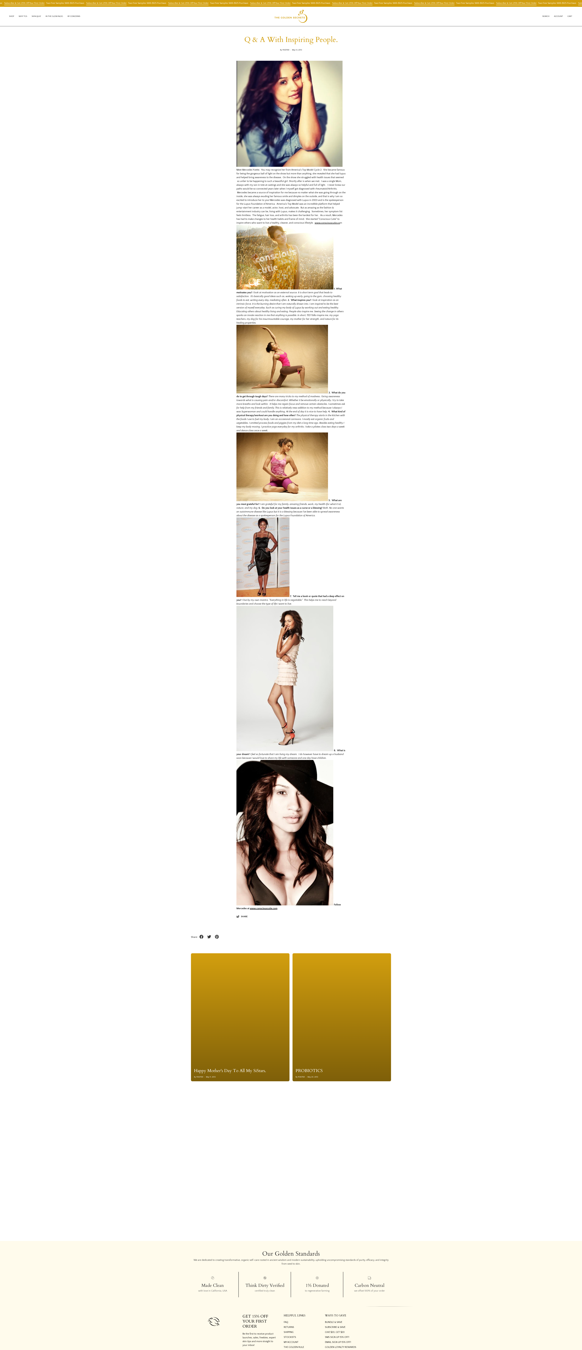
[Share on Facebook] (201, 936)
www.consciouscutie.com (263, 908)
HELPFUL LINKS (294, 1315)
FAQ (286, 1322)
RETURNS (289, 1327)
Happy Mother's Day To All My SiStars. (230, 1071)
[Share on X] (209, 936)
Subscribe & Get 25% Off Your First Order (36, 3)
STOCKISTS (290, 1337)
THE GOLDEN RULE (294, 1347)
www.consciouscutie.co (327, 222)
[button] (22, 16)
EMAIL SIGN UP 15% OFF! (338, 1342)
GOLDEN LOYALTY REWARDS (340, 1347)
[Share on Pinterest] (217, 936)
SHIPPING (289, 1332)
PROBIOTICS (309, 1071)
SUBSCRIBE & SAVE (335, 1327)
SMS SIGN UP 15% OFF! (337, 1337)
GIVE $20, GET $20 (335, 1332)
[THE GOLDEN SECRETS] (291, 16)
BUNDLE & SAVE (333, 1322)
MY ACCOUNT (291, 1342)
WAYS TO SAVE (335, 1315)
